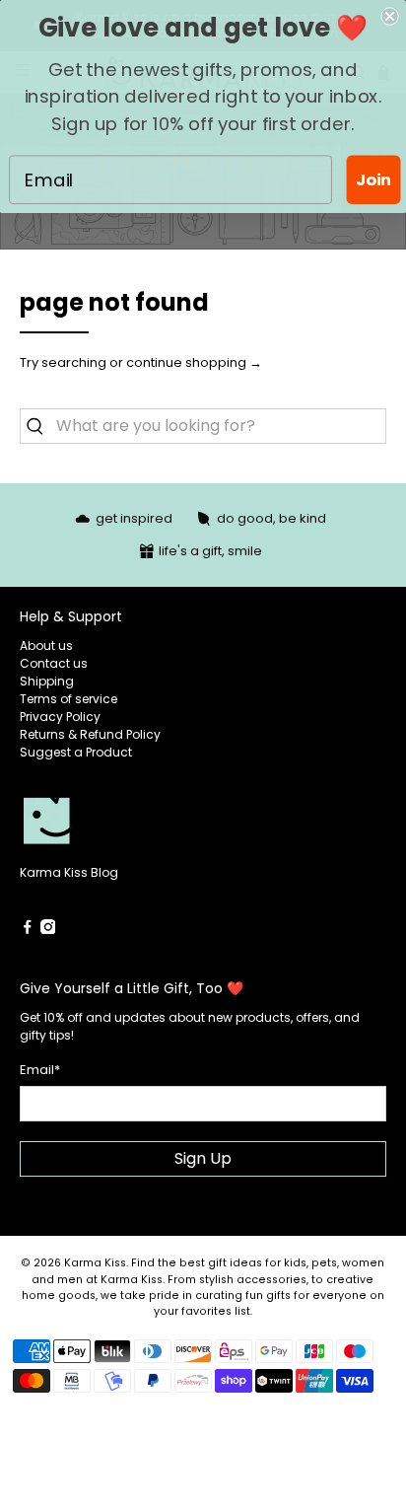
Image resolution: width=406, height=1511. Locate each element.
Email (40, 1069)
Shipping (47, 681)
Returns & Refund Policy (90, 734)
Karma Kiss (95, 1263)
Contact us (54, 663)
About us (46, 645)
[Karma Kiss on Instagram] (48, 929)
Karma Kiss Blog (69, 872)
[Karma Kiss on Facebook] (27, 929)
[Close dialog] (389, 16)
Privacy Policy (60, 716)
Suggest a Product (76, 752)
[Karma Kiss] (111, 822)
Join (374, 179)
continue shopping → (194, 362)
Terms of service (68, 698)
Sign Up (203, 1158)
